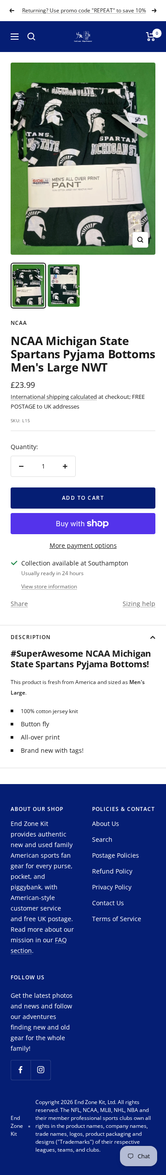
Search (102, 839)
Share (19, 603)
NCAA (19, 323)
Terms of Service (116, 919)
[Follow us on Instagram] (40, 1070)
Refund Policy (112, 871)
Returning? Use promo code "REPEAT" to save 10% (84, 10)
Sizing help (139, 603)
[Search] (31, 37)
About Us (105, 823)
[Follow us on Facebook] (21, 1070)
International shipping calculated (54, 397)
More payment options (83, 545)
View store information (49, 586)
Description (30, 637)
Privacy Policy (111, 887)
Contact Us (108, 903)
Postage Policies (115, 855)
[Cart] (150, 36)
